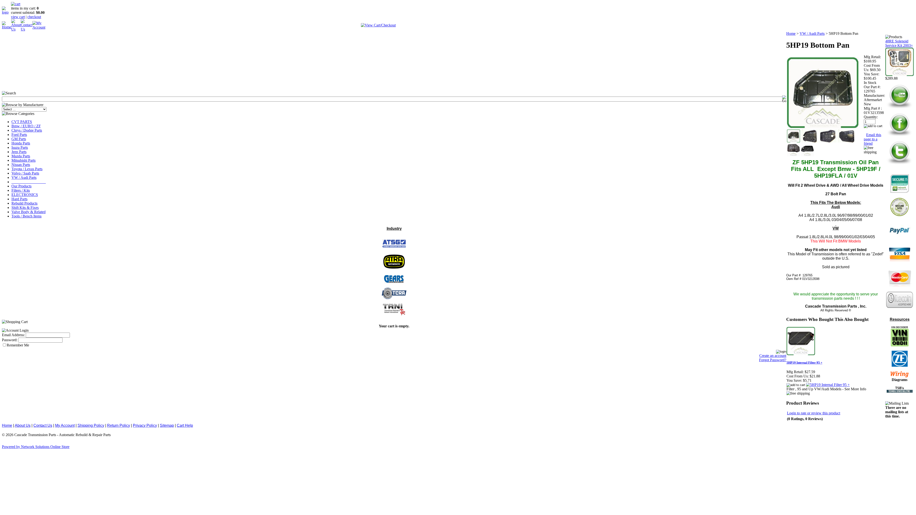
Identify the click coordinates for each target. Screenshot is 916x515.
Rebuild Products (24, 203)
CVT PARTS (21, 122)
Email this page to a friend (872, 139)
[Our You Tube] (899, 108)
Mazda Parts (20, 156)
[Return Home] (6, 12)
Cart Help (185, 425)
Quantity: (871, 117)
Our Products (21, 186)
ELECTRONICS (24, 195)
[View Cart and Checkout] (378, 25)
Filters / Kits (20, 190)
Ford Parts (19, 135)
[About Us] (16, 29)
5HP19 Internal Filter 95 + (804, 362)
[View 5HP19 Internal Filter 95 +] (828, 385)
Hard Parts (19, 199)
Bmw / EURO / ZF (26, 126)
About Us (23, 425)
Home (791, 33)
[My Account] (38, 27)
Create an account (772, 356)
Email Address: (13, 335)
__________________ (28, 182)
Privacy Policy (145, 425)
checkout (34, 17)
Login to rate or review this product (813, 413)
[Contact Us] (26, 29)
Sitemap (167, 425)
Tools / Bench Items (26, 216)
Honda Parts (20, 143)
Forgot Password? (772, 360)
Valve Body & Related (28, 212)
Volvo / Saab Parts (25, 173)
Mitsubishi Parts (23, 160)
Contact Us (42, 425)
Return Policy (118, 425)
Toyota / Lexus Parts (26, 169)
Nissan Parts (20, 165)
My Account (65, 425)
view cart (18, 17)
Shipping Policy (91, 425)
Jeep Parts (18, 152)
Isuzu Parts (19, 147)
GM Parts (18, 139)
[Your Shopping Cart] (15, 4)
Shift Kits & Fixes (25, 208)
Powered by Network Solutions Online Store (35, 447)
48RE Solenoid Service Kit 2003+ (899, 43)
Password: (9, 340)
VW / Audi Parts (23, 177)
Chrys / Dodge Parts (26, 130)
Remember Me (18, 345)
